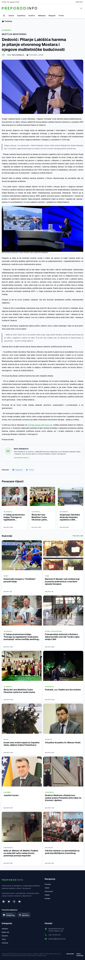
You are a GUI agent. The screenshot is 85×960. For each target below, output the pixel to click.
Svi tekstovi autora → (22, 458)
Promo (61, 15)
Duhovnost (49, 687)
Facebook (19, 470)
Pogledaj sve (78, 536)
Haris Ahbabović (18, 55)
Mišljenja (41, 15)
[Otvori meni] (4, 15)
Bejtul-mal (5, 932)
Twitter (31, 470)
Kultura (47, 895)
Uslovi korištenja (79, 954)
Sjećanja (5, 943)
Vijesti (11, 15)
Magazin (52, 15)
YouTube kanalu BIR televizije (40, 425)
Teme (47, 576)
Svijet (6, 739)
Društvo (31, 15)
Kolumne (7, 792)
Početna (48, 884)
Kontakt (79, 2)
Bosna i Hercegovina (53, 631)
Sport (6, 576)
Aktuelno (49, 848)
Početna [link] (8, 21)
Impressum (70, 954)
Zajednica (21, 15)
